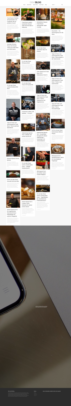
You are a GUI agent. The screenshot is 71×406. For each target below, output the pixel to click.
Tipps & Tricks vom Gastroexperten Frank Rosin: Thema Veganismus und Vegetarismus (42, 99)
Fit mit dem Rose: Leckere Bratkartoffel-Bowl (12, 87)
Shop (46, 4)
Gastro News (29, 4)
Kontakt (35, 392)
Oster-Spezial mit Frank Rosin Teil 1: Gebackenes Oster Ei (43, 73)
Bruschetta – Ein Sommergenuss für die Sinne (57, 32)
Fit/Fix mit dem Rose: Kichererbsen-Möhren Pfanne (57, 132)
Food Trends (41, 4)
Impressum (35, 395)
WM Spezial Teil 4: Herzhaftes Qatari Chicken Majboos (41, 173)
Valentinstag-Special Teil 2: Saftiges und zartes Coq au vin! (27, 134)
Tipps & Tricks (35, 4)
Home (24, 4)
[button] (31, 306)
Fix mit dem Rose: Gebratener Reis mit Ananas (42, 49)
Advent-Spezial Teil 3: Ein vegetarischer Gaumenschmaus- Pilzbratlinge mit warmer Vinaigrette (12, 213)
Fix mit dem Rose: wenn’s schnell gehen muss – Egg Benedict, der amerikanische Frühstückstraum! (42, 197)
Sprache (53, 4)
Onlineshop (35, 393)
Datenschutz (35, 394)
